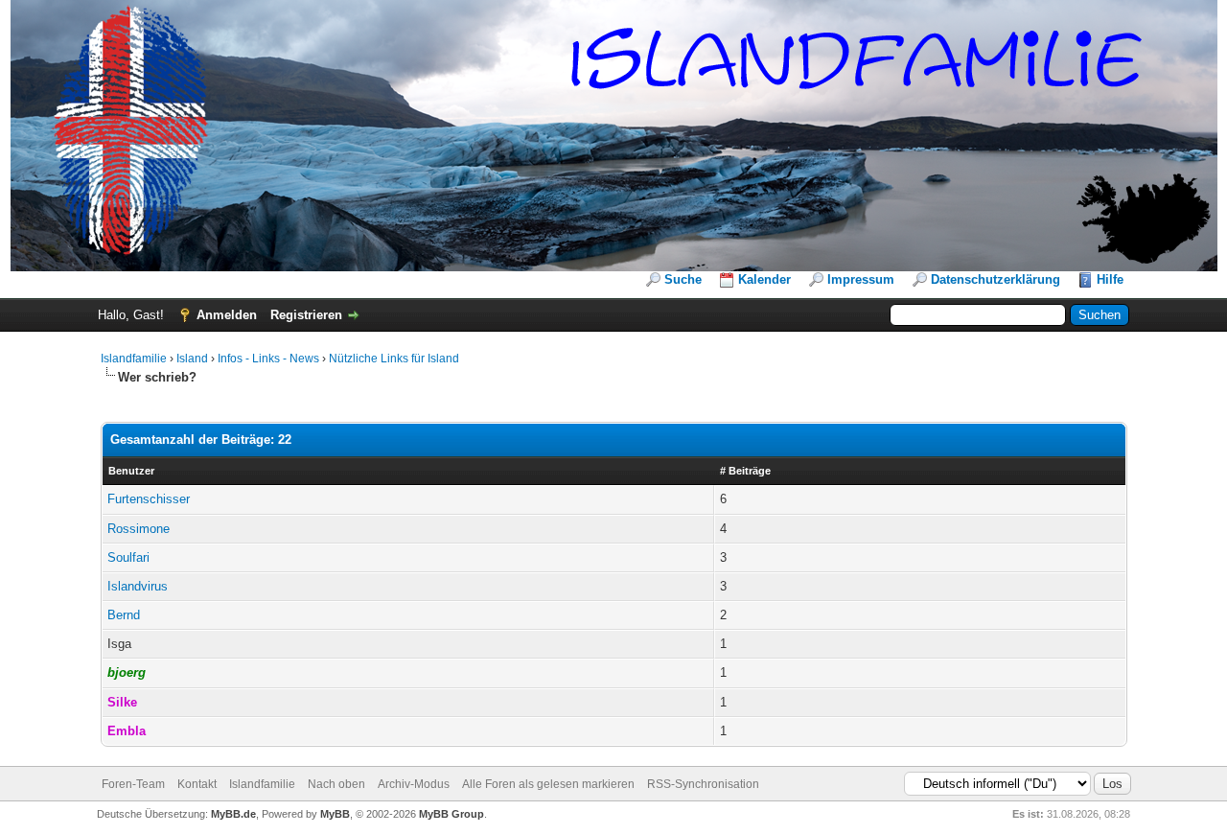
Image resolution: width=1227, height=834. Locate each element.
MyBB (335, 814)
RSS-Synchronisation (703, 784)
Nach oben (336, 784)
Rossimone (138, 528)
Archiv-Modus (414, 784)
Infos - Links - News (268, 358)
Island (192, 358)
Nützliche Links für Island (394, 358)
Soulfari (128, 557)
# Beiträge (745, 470)
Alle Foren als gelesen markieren (548, 784)
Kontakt (197, 784)
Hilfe (1110, 279)
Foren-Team (133, 784)
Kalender (764, 279)
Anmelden (227, 315)
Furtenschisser (148, 499)
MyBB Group (451, 814)
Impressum (860, 279)
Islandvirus (137, 586)
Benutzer (131, 470)
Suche (683, 279)
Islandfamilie (134, 358)
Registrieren (306, 315)
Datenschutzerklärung (995, 279)
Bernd (123, 615)
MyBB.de (233, 814)
